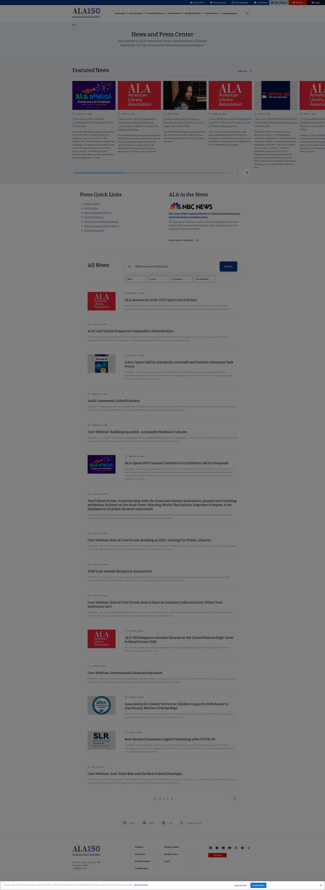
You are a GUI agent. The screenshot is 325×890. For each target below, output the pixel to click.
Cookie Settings (240, 885)
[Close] (321, 885)
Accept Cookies (258, 885)
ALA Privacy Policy (141, 885)
